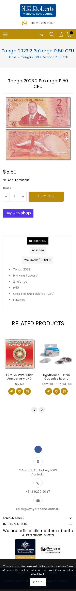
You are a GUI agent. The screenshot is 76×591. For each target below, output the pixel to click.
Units (7, 188)
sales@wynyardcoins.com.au (38, 509)
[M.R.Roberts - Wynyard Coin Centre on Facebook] (38, 449)
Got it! (38, 582)
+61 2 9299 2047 (42, 23)
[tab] (37, 241)
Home (12, 57)
